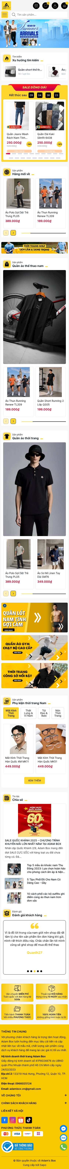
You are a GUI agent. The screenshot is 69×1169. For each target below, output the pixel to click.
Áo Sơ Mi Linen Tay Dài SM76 (48, 574)
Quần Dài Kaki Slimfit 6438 (45, 135)
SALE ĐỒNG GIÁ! (34, 87)
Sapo (43, 1164)
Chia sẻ (17, 800)
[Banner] (34, 248)
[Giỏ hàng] (64, 5)
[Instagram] (12, 1120)
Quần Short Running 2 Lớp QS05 (50, 402)
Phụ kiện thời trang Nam (29, 703)
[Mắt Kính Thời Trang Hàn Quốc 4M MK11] (18, 739)
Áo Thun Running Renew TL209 (47, 214)
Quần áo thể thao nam (28, 266)
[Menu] (4, 14)
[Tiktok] (29, 1120)
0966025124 (23, 1083)
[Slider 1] (34, 33)
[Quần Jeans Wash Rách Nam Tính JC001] (19, 116)
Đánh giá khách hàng (27, 915)
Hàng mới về (21, 174)
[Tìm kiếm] (14, 14)
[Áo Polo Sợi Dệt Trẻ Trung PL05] (18, 194)
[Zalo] (63, 1137)
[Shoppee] (20, 1120)
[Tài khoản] (55, 5)
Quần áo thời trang (25, 438)
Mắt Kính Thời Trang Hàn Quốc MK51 (50, 759)
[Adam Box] (13, 5)
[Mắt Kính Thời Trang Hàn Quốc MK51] (51, 739)
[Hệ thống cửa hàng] (36, 5)
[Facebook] (4, 1120)
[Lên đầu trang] (63, 1156)
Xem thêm (34, 780)
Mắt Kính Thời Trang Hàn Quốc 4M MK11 (17, 759)
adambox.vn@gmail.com (25, 1088)
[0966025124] (63, 1147)
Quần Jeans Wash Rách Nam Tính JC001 (17, 136)
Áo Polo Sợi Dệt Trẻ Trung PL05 (16, 214)
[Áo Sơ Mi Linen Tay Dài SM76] (51, 554)
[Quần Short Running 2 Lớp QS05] (51, 382)
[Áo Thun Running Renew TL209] (51, 194)
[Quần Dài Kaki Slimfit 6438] (50, 116)
